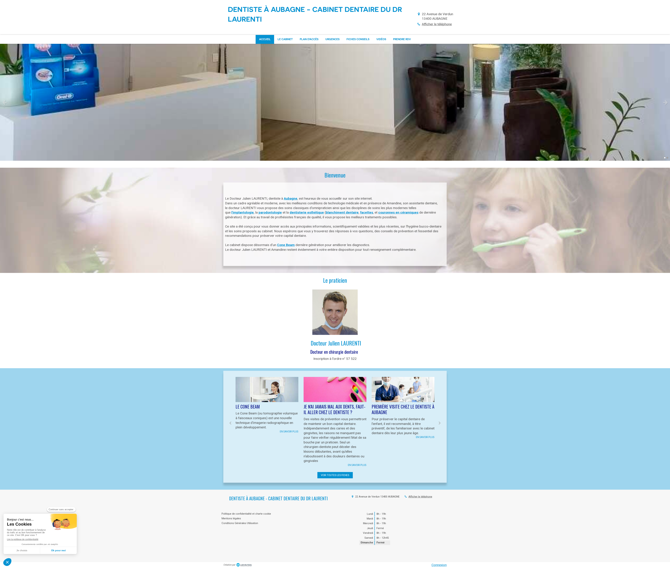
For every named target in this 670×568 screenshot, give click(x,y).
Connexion (439, 565)
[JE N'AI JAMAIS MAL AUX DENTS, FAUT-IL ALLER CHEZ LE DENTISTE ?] (267, 389)
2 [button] (667, 158)
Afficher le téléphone (437, 24)
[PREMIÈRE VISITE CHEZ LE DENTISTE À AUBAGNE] (335, 389)
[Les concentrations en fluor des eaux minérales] (403, 389)
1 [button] (665, 158)
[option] (335, 102)
